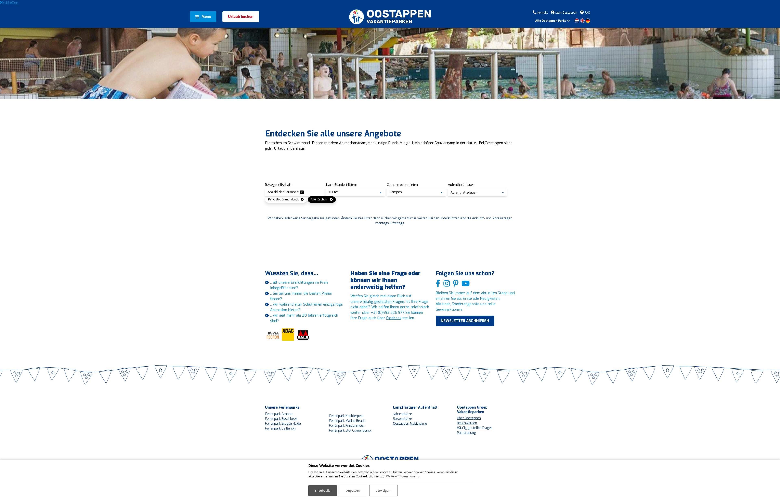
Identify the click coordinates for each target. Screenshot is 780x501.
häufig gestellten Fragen (383, 301)
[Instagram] (446, 283)
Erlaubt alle (322, 490)
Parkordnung (466, 433)
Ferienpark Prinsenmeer (346, 425)
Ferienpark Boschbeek (281, 419)
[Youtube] (466, 283)
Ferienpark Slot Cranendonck (350, 430)
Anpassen (353, 490)
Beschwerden (467, 423)
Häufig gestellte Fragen (475, 428)
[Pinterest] (455, 283)
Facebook (393, 318)
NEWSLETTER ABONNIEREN (465, 320)
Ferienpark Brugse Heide (283, 423)
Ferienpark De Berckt (280, 428)
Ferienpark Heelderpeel (346, 416)
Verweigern (383, 490)
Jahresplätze (402, 414)
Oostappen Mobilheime (410, 423)
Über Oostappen (469, 418)
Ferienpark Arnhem (279, 414)
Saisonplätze (402, 419)
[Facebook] (438, 283)
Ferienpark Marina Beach (347, 421)
